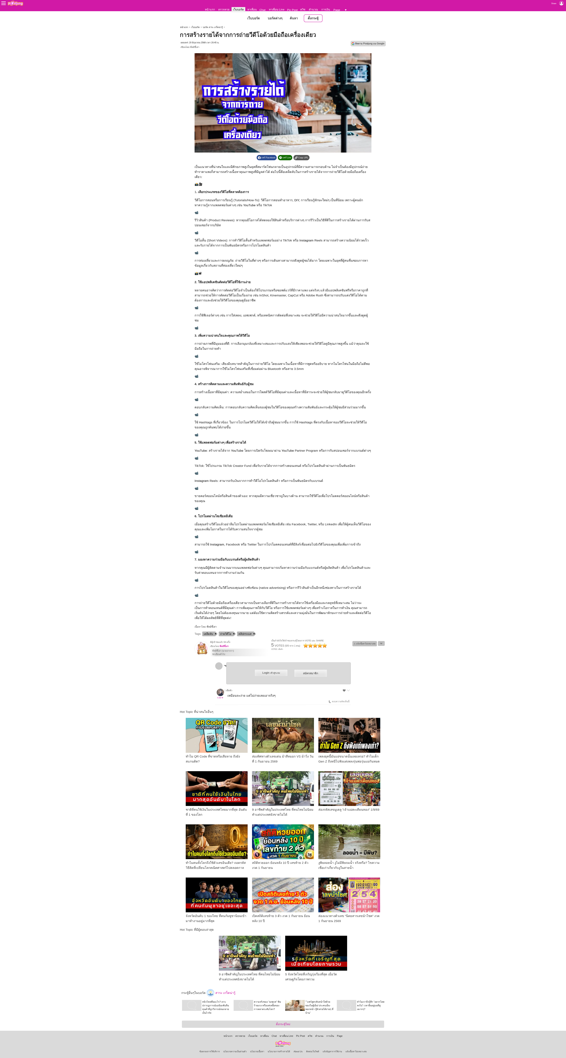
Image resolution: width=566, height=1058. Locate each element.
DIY (296, 200)
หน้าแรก (210, 9)
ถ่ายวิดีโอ (225, 633)
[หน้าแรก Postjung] (15, 3)
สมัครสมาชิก (310, 673)
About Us (298, 1051)
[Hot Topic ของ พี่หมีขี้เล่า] (202, 655)
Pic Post (292, 9)
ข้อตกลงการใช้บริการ (209, 1051)
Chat (262, 9)
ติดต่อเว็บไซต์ (312, 1051)
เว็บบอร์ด (238, 9)
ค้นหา (294, 18)
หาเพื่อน (252, 9)
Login (271, 672)
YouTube (249, 205)
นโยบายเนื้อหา (257, 1051)
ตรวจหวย (223, 9)
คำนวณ (313, 9)
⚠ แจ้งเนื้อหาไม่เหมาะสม (365, 644)
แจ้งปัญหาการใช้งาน (332, 1051)
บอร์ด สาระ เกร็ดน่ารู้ (213, 27)
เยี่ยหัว (229, 690)
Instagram (306, 240)
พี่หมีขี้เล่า (194, 47)
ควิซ (302, 9)
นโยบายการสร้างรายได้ (279, 1051)
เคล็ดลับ (208, 633)
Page (336, 9)
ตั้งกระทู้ (313, 18)
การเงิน (325, 9)
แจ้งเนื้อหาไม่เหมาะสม (356, 1051)
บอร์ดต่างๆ (275, 18)
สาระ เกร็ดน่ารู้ (224, 993)
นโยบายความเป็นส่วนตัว (235, 1051)
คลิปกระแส (244, 633)
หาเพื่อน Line (276, 9)
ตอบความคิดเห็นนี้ (340, 701)
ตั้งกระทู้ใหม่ (283, 1024)
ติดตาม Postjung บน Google (369, 43)
